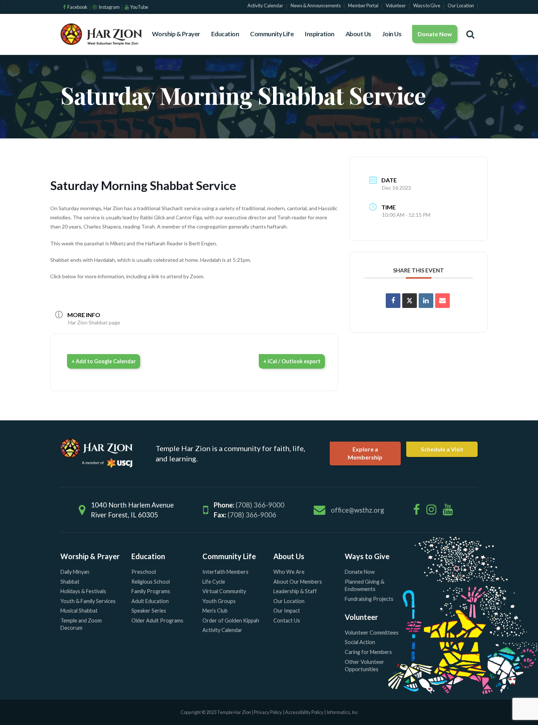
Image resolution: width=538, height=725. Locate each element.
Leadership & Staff (295, 591)
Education (225, 34)
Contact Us (286, 620)
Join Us (391, 34)
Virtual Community (224, 591)
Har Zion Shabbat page (94, 322)
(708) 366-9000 (260, 505)
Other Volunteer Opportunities (364, 666)
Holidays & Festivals (83, 591)
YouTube (139, 7)
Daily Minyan (74, 572)
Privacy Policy (268, 712)
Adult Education (150, 601)
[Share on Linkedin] (426, 300)
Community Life (272, 34)
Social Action (360, 642)
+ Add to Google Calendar (103, 361)
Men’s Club (215, 610)
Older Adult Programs (157, 620)
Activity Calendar (222, 630)
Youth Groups (219, 601)
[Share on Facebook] (393, 300)
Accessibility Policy (304, 712)
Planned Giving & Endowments (364, 585)
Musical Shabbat (79, 610)
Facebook (77, 7)
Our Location (289, 601)
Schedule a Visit (442, 449)
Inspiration (320, 34)
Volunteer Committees (372, 632)
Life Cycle (213, 582)
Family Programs (150, 591)
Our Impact (286, 610)
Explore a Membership (365, 453)
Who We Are (289, 572)
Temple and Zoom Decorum (81, 624)
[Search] (470, 34)
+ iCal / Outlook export (292, 361)
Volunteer (361, 617)
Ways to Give (367, 556)
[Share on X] (409, 300)
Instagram (109, 7)
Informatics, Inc (342, 712)
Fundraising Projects (369, 599)
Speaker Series (148, 610)
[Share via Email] (442, 300)
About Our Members (297, 582)
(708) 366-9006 (252, 515)
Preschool (143, 572)
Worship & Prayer (176, 34)
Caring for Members (368, 652)
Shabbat (69, 582)
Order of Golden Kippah (230, 620)
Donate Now (435, 33)
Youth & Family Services (88, 601)
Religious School (150, 582)
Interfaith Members (225, 572)
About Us (358, 34)
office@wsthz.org (357, 510)
